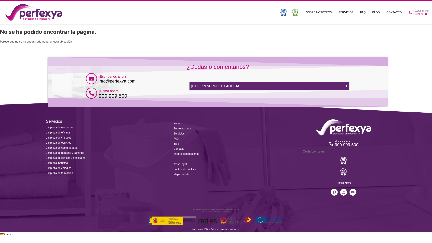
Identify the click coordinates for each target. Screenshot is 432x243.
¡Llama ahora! (109, 91)
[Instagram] (343, 192)
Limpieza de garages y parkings (65, 152)
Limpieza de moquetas (59, 127)
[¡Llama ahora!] (91, 93)
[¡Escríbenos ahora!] (91, 78)
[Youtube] (352, 192)
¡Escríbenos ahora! (113, 76)
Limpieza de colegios (58, 168)
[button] (216, 234)
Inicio (176, 123)
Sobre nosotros (319, 12)
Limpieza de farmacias (59, 173)
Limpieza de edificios (58, 142)
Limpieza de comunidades (61, 147)
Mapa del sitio (181, 174)
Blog (376, 12)
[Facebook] (334, 192)
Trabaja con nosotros (186, 153)
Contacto (394, 12)
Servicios (346, 12)
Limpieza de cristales (58, 137)
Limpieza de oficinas (58, 132)
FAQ (363, 12)
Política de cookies (184, 169)
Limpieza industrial (57, 162)
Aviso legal (180, 164)
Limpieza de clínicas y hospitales (65, 157)
